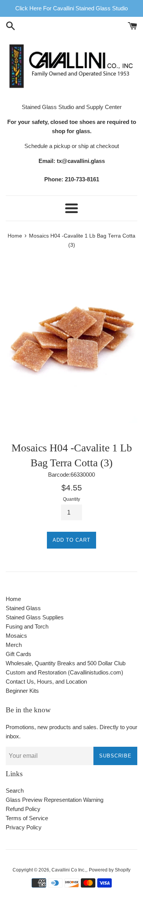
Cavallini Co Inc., (69, 870)
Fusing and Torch (27, 626)
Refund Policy (23, 809)
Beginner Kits (22, 690)
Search (15, 790)
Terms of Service (27, 818)
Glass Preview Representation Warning (54, 799)
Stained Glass (23, 608)
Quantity (71, 499)
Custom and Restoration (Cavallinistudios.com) (64, 672)
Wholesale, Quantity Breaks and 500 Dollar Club (65, 663)
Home (13, 599)
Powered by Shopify (109, 870)
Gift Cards (18, 654)
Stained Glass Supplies (35, 617)
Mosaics (16, 635)
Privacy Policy (24, 827)
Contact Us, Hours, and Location (46, 681)
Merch (14, 645)
